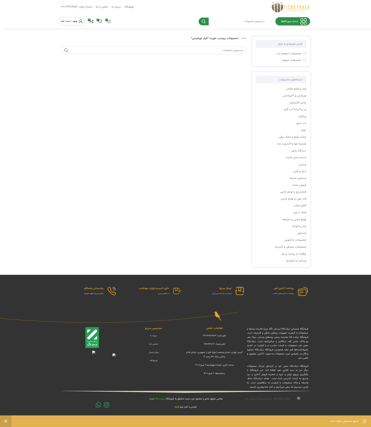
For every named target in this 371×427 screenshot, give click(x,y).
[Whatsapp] (98, 405)
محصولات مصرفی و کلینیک (290, 247)
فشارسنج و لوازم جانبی (293, 192)
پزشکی (302, 116)
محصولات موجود (292, 60)
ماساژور (301, 233)
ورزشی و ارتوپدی (296, 260)
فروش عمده (299, 185)
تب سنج (301, 123)
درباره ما (153, 335)
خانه (243, 38)
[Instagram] (106, 405)
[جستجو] (204, 21)
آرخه (176, 406)
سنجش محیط (298, 178)
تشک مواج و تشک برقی (292, 137)
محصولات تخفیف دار (289, 53)
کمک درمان (299, 212)
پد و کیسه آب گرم (295, 109)
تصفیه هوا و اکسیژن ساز (291, 144)
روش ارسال (154, 352)
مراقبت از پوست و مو (294, 254)
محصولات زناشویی (295, 240)
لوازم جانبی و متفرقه (294, 219)
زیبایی (302, 164)
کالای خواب (299, 205)
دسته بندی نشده (296, 157)
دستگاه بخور (298, 151)
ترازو (303, 130)
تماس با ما (153, 344)
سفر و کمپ (299, 171)
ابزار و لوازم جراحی (296, 89)
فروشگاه (153, 360)
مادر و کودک (299, 226)
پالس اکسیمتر (297, 102)
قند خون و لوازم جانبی (293, 199)
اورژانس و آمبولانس (294, 96)
